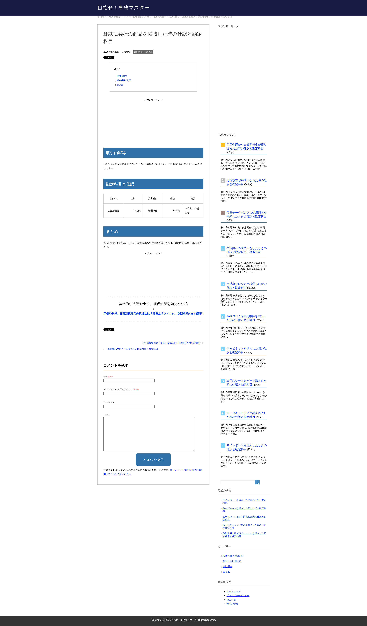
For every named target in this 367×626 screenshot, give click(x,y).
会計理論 (227, 566)
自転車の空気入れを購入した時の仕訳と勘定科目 (133, 349)
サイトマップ (233, 591)
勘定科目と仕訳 (124, 80)
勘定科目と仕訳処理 (143, 52)
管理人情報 (232, 604)
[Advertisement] (153, 120)
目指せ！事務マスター (123, 8)
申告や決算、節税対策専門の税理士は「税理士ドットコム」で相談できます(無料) (153, 313)
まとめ (120, 85)
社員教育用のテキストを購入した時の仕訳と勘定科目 (171, 343)
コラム (226, 572)
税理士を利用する (232, 561)
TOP (114, 17)
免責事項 (231, 599)
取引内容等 (122, 76)
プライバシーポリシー (238, 595)
